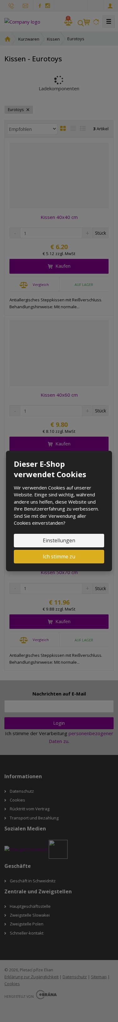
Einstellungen (59, 540)
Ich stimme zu (59, 556)
